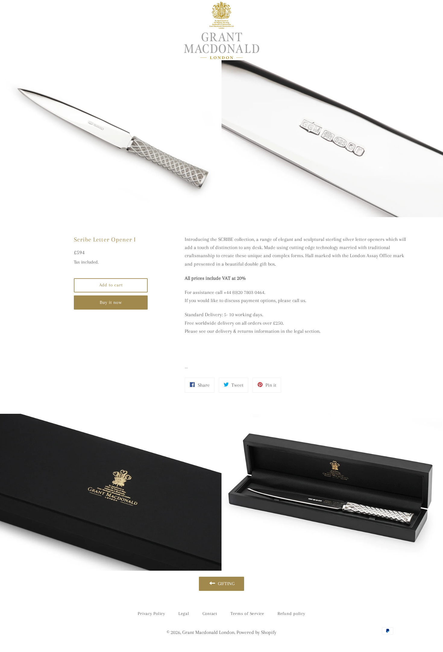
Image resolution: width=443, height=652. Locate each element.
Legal (183, 613)
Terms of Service (247, 613)
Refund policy (291, 613)
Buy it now (111, 302)
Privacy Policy (151, 613)
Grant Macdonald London (208, 632)
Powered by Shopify (256, 632)
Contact (210, 613)
